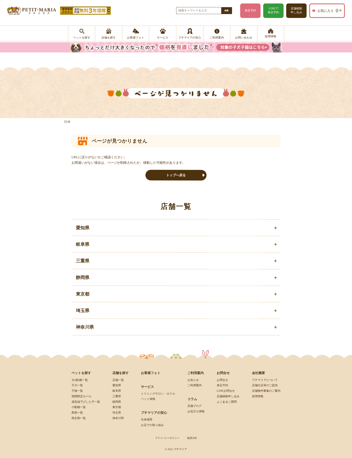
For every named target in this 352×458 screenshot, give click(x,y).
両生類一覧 (79, 418)
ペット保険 (148, 398)
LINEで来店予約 (273, 10)
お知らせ (193, 379)
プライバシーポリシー (167, 438)
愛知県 (116, 385)
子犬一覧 (77, 385)
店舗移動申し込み (296, 10)
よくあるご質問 (227, 401)
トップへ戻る (176, 175)
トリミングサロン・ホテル (158, 393)
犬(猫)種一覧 (80, 379)
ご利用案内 (194, 385)
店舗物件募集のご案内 (266, 390)
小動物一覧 (79, 407)
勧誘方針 (192, 438)
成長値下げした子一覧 (86, 401)
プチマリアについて (265, 379)
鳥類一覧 (77, 412)
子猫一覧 (77, 390)
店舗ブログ (194, 405)
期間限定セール (81, 396)
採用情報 (257, 396)
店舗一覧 (118, 379)
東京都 (116, 407)
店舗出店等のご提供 (265, 385)
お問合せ (222, 379)
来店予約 (250, 10)
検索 (226, 10)
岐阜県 (116, 390)
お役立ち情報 (196, 411)
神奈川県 (118, 418)
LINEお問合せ (226, 390)
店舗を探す (120, 373)
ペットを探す (81, 373)
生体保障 (146, 419)
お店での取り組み (152, 425)
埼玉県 (116, 412)
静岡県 (116, 401)
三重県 (116, 396)
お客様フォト (151, 373)
